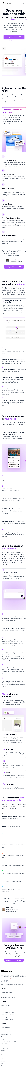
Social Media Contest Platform (8, 1030)
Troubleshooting (5, 1065)
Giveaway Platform (5, 1027)
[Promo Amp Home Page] (7, 971)
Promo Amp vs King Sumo (7, 1012)
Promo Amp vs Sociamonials (8, 1017)
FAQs (2, 1068)
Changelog (3, 1061)
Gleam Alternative (5, 1005)
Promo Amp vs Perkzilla (7, 1019)
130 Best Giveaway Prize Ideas (8, 1041)
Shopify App (4, 1043)
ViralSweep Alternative (6, 1010)
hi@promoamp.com (5, 1058)
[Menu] (23, 3)
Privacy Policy (4, 1048)
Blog (2, 1036)
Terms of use (4, 1050)
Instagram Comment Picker (7, 995)
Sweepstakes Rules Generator (8, 997)
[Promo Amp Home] (7, 3)
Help (2, 1063)
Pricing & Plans (4, 1032)
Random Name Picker (6, 992)
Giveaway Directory (6, 1034)
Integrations (4, 1039)
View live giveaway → (14, 40)
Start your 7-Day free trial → (14, 37)
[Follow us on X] (2, 981)
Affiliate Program (5, 1046)
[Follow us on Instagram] (4, 981)
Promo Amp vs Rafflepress (7, 1014)
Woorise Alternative (6, 1007)
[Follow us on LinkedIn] (7, 981)
